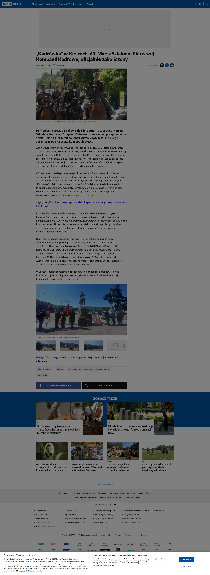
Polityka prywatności (34, 571)
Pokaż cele (187, 566)
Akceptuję (187, 559)
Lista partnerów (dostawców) (104, 565)
